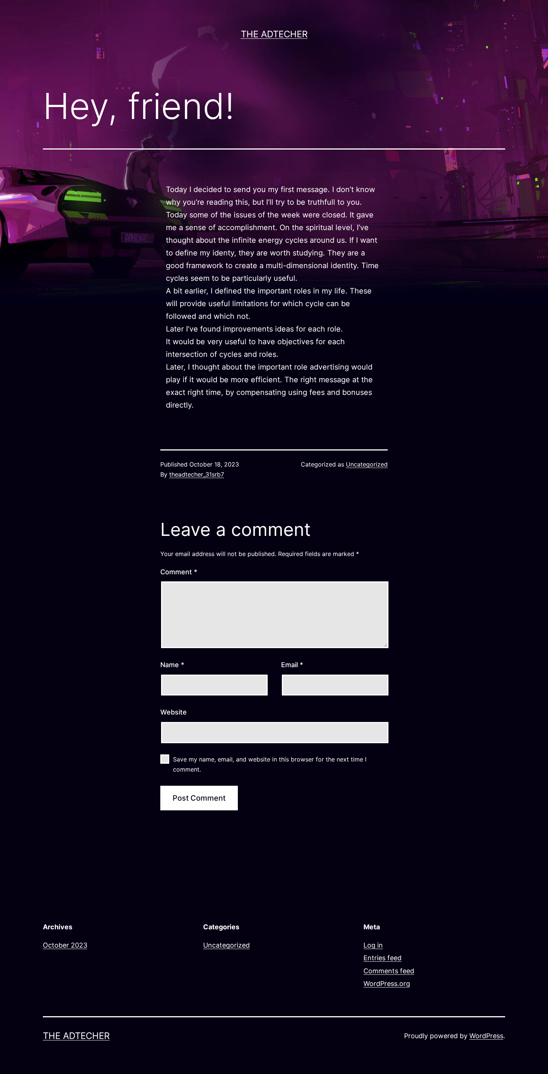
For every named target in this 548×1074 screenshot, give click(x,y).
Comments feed (388, 971)
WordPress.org (386, 983)
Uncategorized (367, 464)
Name (172, 665)
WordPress (486, 1036)
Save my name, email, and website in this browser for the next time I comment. (269, 764)
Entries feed (382, 958)
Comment (178, 572)
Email (292, 665)
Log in (373, 945)
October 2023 (65, 945)
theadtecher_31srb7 (196, 474)
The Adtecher (274, 34)
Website (173, 712)
